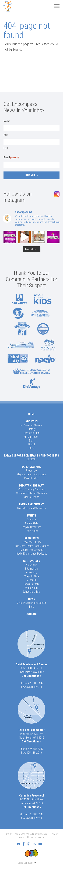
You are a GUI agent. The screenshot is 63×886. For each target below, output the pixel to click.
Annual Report (31, 436)
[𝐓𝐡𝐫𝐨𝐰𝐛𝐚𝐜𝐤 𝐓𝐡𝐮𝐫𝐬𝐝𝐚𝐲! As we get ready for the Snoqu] (38, 237)
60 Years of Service (31, 425)
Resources (31, 538)
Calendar (32, 519)
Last (6, 148)
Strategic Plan (32, 433)
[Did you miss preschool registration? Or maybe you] (10, 237)
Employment (31, 587)
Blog (31, 606)
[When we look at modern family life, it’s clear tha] (24, 237)
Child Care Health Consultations (31, 546)
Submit (30, 175)
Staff (31, 440)
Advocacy (31, 572)
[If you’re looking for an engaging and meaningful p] (53, 237)
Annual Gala (31, 523)
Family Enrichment (31, 504)
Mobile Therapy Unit (31, 549)
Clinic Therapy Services (31, 489)
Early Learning (31, 466)
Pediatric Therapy (31, 485)
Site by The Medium (35, 837)
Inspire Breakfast (31, 527)
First (6, 134)
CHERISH (31, 459)
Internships (31, 568)
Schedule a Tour (31, 591)
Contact (32, 614)
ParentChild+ (31, 478)
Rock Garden (31, 584)
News (31, 599)
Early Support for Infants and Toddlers (31, 455)
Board (31, 444)
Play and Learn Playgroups (32, 474)
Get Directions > (31, 676)
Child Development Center (31, 602)
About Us (31, 421)
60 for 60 (31, 580)
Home (31, 414)
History (32, 429)
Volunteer (31, 564)
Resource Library (31, 542)
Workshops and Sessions (31, 508)
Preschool (31, 470)
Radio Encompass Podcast (31, 553)
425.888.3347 (35, 683)
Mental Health (31, 497)
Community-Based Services (31, 493)
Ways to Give (31, 576)
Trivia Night (31, 531)
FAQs (31, 448)
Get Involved (31, 561)
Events (31, 515)
